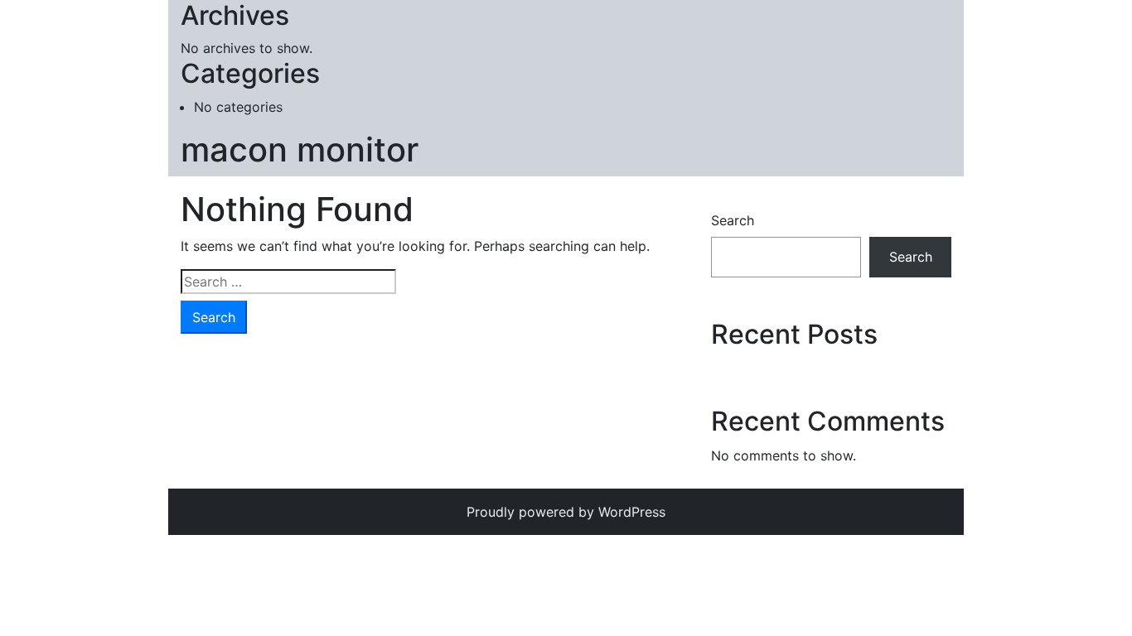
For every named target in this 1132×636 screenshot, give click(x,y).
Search (732, 220)
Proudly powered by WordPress (566, 512)
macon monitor (299, 149)
